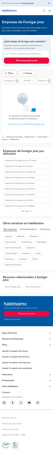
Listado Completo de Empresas (16, 363)
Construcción (46, 229)
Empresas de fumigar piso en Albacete (20, 172)
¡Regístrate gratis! (28, 3)
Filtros (11, 73)
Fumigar (5, 139)
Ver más (25, 211)
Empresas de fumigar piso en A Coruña (20, 160)
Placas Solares (10, 242)
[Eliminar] (16, 80)
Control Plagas (11, 253)
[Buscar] (44, 11)
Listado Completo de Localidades (17, 368)
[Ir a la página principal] (9, 10)
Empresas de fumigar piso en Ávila (19, 200)
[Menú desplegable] (50, 11)
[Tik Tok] (37, 403)
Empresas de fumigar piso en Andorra (20, 189)
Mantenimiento (30, 137)
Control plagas (42, 137)
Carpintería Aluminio (13, 265)
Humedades (41, 242)
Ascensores (9, 259)
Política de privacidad (11, 424)
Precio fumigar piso (12, 287)
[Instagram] (4, 403)
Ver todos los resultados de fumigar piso (26, 124)
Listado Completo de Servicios (15, 357)
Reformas (21, 236)
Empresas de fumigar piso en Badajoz (20, 206)
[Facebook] (12, 403)
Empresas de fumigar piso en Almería (20, 183)
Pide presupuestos (26, 314)
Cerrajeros (30, 248)
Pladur (38, 253)
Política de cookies (10, 430)
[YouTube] (29, 403)
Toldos (35, 259)
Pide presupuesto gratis (26, 61)
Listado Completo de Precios (15, 351)
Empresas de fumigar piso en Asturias (20, 194)
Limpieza (8, 236)
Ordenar (28, 73)
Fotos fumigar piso (33, 287)
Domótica (23, 259)
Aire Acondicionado (13, 248)
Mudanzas (33, 236)
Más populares (10, 229)
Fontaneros (26, 253)
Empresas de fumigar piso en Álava (19, 166)
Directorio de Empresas (14, 137)
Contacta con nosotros (12, 397)
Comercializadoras (28, 229)
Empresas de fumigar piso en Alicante (20, 177)
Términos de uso (9, 418)
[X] (21, 403)
